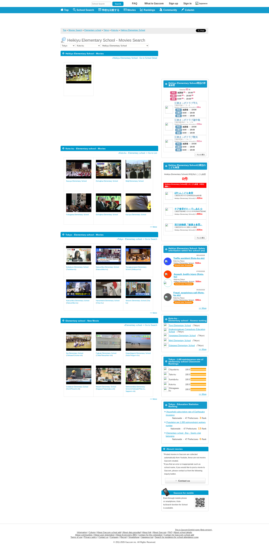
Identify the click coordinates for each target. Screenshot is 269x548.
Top (66, 10)
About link (146, 532)
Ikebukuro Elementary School (77, 267)
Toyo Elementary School (180, 325)
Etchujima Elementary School (107, 181)
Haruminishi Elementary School (107, 300)
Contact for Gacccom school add (179, 535)
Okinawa (70, 355)
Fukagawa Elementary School (77, 214)
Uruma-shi (78, 355)
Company (114, 537)
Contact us (103, 537)
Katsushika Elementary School (107, 267)
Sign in (187, 3)
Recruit (123, 537)
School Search (85, 10)
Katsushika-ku (102, 269)
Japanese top (147, 537)
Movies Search (75, 30)
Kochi (69, 389)
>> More (153, 227)
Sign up (173, 3)
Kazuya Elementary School (76, 181)
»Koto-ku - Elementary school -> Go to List (137, 153)
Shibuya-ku (136, 269)
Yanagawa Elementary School (182, 335)
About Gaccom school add (109, 532)
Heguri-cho (135, 355)
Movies (131, 10)
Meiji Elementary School (135, 181)
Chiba (99, 355)
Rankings (149, 10)
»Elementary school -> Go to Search (140, 325)
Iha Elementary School (74, 353)
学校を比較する (110, 10)
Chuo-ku (100, 303)
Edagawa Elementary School (182, 345)
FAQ (134, 3)
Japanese (203, 3)
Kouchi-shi (76, 389)
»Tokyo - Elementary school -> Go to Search (137, 239)
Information (82, 532)
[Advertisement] (151, 20)
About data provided (132, 532)
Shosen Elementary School (136, 300)
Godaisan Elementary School (77, 387)
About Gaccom (159, 532)
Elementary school (92, 30)
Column (92, 532)
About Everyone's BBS (126, 535)
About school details (183, 532)
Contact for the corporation (151, 535)
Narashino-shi (106, 355)
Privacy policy (90, 537)
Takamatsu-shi (108, 389)
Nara (128, 355)
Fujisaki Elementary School (106, 353)
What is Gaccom (154, 3)
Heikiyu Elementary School (133, 30)
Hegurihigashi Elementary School (138, 353)
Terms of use (76, 537)
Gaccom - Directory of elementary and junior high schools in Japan (77, 19)
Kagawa (100, 389)
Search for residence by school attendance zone (176, 537)
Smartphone (133, 537)
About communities (84, 535)
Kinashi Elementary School (106, 387)
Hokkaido (135, 389)
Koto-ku (114, 30)
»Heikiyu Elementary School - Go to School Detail (134, 58)
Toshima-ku (71, 269)
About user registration (104, 535)
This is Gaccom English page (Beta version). (193, 530)
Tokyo (106, 30)
